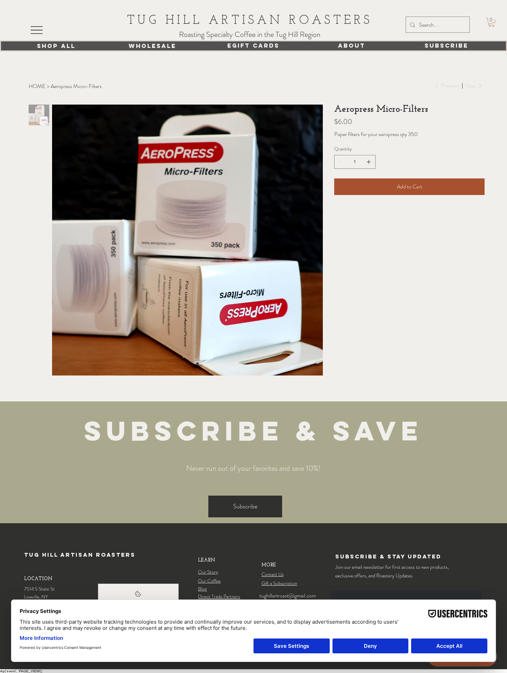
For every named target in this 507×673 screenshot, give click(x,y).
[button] (491, 22)
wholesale (152, 46)
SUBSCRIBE (446, 45)
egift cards (253, 45)
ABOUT (351, 45)
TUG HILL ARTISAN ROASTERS (249, 21)
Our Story (208, 571)
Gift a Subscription (279, 583)
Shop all (56, 46)
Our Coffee (209, 580)
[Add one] (369, 162)
